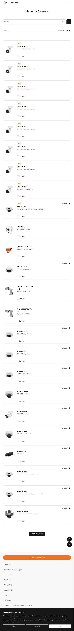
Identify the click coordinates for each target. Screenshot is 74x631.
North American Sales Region (13, 570)
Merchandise (8, 580)
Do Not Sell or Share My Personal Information (18, 605)
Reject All (14, 626)
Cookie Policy (8, 590)
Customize (37, 626)
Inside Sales (7, 564)
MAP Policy (7, 600)
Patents (6, 595)
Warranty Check (9, 575)
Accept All (60, 626)
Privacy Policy (8, 585)
